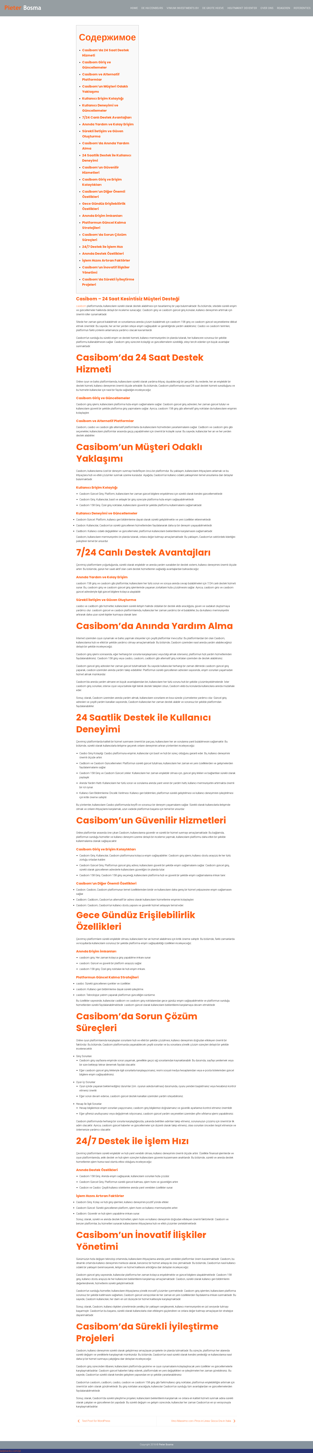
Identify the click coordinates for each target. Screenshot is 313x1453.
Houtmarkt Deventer (242, 8)
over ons (267, 8)
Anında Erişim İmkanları (102, 215)
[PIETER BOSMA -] (22, 8)
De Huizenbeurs (152, 8)
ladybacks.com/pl (10, 1451)
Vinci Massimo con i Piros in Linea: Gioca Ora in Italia (201, 1421)
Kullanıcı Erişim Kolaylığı (103, 98)
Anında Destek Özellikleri (103, 253)
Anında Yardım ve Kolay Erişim (108, 124)
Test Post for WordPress (95, 1421)
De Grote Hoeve (213, 8)
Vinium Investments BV (183, 8)
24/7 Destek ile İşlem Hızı (102, 246)
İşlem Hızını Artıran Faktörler (106, 260)
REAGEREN (283, 8)
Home (134, 8)
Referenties (302, 8)
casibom (81, 306)
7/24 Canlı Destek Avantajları (107, 117)
